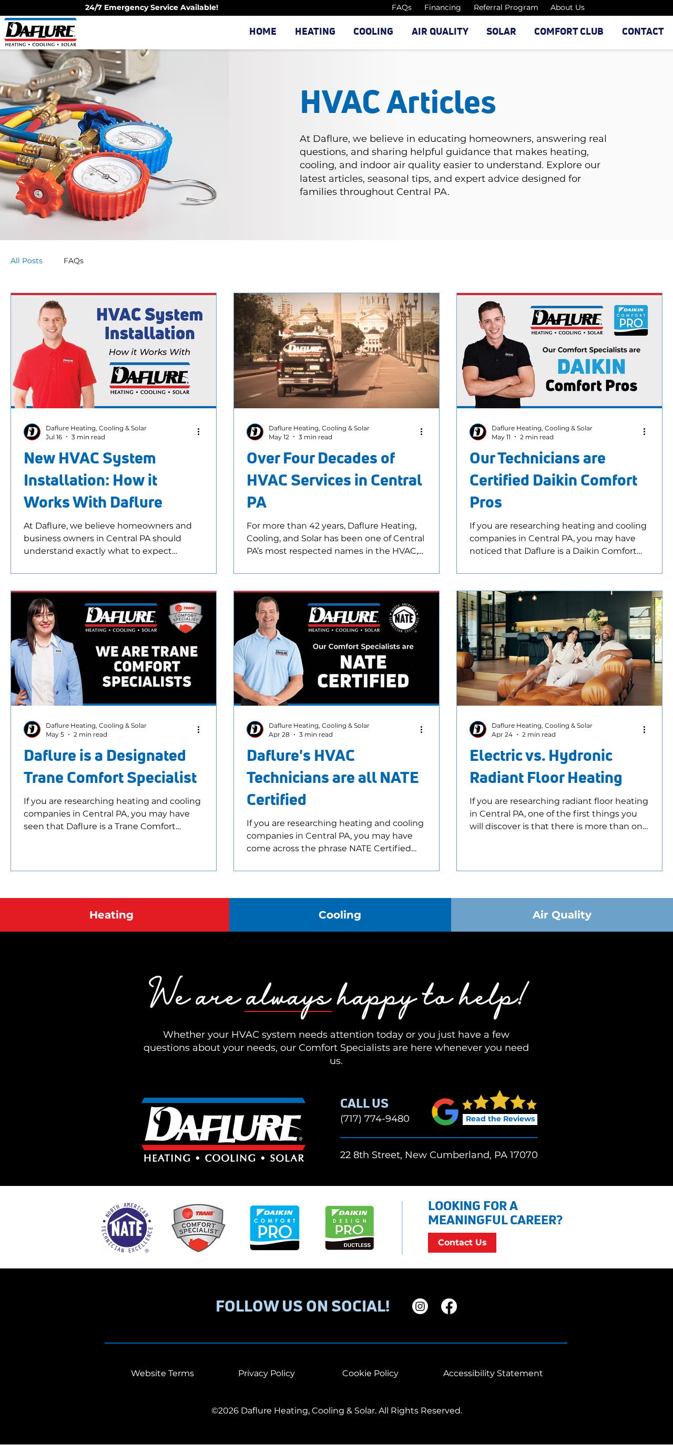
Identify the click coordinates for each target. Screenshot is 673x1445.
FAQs (74, 260)
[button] (314, 32)
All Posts (27, 260)
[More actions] (202, 432)
